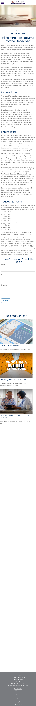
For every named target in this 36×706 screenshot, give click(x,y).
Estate (18, 695)
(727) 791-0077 (20, 677)
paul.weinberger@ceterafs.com (18, 685)
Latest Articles (18, 705)
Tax (18, 699)
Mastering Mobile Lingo (10, 345)
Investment (18, 693)
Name (3, 264)
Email (3, 275)
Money (18, 701)
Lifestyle (18, 703)
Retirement (18, 691)
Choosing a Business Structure (13, 380)
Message (4, 285)
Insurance (18, 697)
